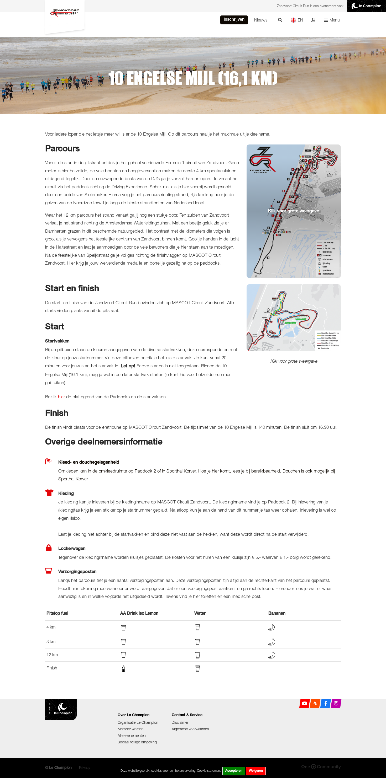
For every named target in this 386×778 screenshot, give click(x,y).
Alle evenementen (132, 735)
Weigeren (256, 770)
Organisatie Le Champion (138, 722)
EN (300, 20)
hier (61, 396)
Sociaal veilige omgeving (137, 742)
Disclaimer (180, 722)
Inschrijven (234, 20)
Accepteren (233, 770)
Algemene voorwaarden (190, 729)
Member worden (131, 729)
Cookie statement (209, 770)
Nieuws (261, 20)
